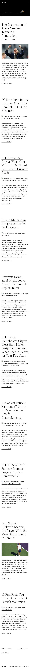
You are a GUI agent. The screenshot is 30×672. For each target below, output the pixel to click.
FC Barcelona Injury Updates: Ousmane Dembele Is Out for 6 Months (15, 105)
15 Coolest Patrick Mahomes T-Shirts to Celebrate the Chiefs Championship (14, 410)
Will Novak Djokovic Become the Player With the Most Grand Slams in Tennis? (14, 530)
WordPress (25, 666)
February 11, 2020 (6, 142)
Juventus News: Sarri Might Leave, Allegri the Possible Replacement (14, 282)
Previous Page (6, 648)
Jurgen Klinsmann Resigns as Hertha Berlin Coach (14, 223)
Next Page (5, 652)
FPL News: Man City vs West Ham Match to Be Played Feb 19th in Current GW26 (15, 165)
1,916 (26, 648)
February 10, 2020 (7, 321)
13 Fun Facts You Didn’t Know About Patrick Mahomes (14, 598)
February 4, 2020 (6, 578)
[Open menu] (27, 2)
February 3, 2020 (6, 633)
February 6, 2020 (6, 507)
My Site (4, 2)
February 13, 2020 (7, 83)
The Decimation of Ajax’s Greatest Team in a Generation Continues (14, 32)
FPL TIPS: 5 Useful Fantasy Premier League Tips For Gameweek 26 (14, 470)
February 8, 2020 (6, 449)
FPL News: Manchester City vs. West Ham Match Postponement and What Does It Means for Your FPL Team (15, 346)
